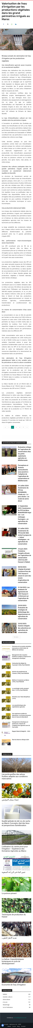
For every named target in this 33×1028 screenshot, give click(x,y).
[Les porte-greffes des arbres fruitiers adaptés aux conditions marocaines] (16, 765)
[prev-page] (3, 748)
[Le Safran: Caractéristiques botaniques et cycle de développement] (16, 950)
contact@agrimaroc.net (19, 1017)
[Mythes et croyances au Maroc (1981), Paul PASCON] (6, 683)
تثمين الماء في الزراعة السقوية (13, 872)
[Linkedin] (15, 24)
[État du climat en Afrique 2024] (6, 742)
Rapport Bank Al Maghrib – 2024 (21, 731)
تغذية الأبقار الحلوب (9, 938)
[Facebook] (3, 24)
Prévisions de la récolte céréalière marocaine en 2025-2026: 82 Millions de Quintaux (21, 648)
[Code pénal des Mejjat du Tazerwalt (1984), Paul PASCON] (6, 666)
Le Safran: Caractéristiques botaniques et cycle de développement (13, 961)
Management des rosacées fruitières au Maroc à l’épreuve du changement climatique (21, 656)
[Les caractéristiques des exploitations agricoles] (6, 708)
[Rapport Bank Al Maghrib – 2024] (6, 734)
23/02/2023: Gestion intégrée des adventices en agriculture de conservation (24, 628)
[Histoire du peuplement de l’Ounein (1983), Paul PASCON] (6, 674)
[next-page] (6, 748)
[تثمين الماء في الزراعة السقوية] (16, 863)
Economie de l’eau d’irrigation (14, 985)
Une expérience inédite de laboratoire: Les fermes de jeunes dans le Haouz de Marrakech (21, 715)
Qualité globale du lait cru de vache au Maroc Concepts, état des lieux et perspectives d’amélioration (16, 823)
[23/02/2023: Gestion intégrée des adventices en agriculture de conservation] (9, 628)
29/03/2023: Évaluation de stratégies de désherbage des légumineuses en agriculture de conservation (24, 612)
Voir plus (16, 637)
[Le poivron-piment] (16, 884)
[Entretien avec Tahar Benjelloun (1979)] (6, 699)
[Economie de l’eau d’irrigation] (16, 975)
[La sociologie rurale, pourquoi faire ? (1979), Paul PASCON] (6, 691)
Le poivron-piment (9, 893)
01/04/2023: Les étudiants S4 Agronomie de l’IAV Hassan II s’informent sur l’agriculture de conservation (24, 593)
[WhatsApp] (11, 24)
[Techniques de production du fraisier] (16, 905)
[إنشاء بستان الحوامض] (16, 790)
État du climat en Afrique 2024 (20, 739)
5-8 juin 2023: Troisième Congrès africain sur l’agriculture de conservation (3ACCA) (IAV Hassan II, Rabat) (24, 555)
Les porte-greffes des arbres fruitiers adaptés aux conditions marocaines (15, 776)
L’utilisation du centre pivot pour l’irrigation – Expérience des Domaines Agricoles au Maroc (15, 849)
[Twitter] (7, 24)
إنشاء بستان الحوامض (10, 800)
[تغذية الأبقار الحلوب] (16, 929)
